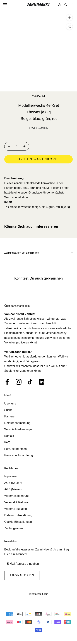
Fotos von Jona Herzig (18, 455)
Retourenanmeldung (17, 422)
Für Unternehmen (15, 448)
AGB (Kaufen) (13, 482)
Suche (8, 409)
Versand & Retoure (16, 502)
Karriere (9, 416)
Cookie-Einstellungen (18, 521)
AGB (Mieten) (12, 489)
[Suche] (66, 4)
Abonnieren (22, 575)
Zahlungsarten (13, 528)
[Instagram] (18, 382)
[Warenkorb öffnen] (72, 4)
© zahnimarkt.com (38, 594)
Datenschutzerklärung (18, 515)
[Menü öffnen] (5, 4)
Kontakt (9, 435)
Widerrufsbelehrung (16, 495)
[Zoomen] (69, 17)
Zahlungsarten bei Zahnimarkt (21, 252)
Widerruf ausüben (15, 508)
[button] (38, 169)
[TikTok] (30, 382)
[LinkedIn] (41, 382)
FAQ (7, 442)
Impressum (11, 476)
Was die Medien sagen (18, 429)
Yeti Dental (38, 96)
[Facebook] (7, 382)
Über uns (10, 403)
